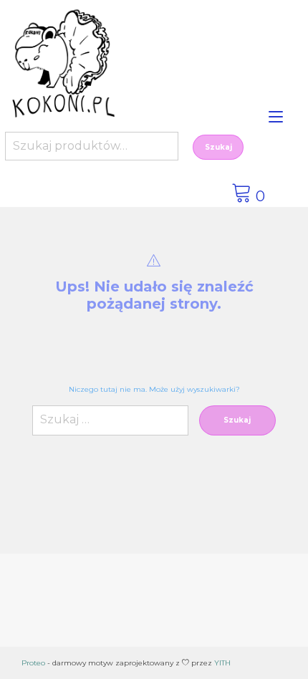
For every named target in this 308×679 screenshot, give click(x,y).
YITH (222, 663)
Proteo (33, 663)
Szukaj (218, 147)
